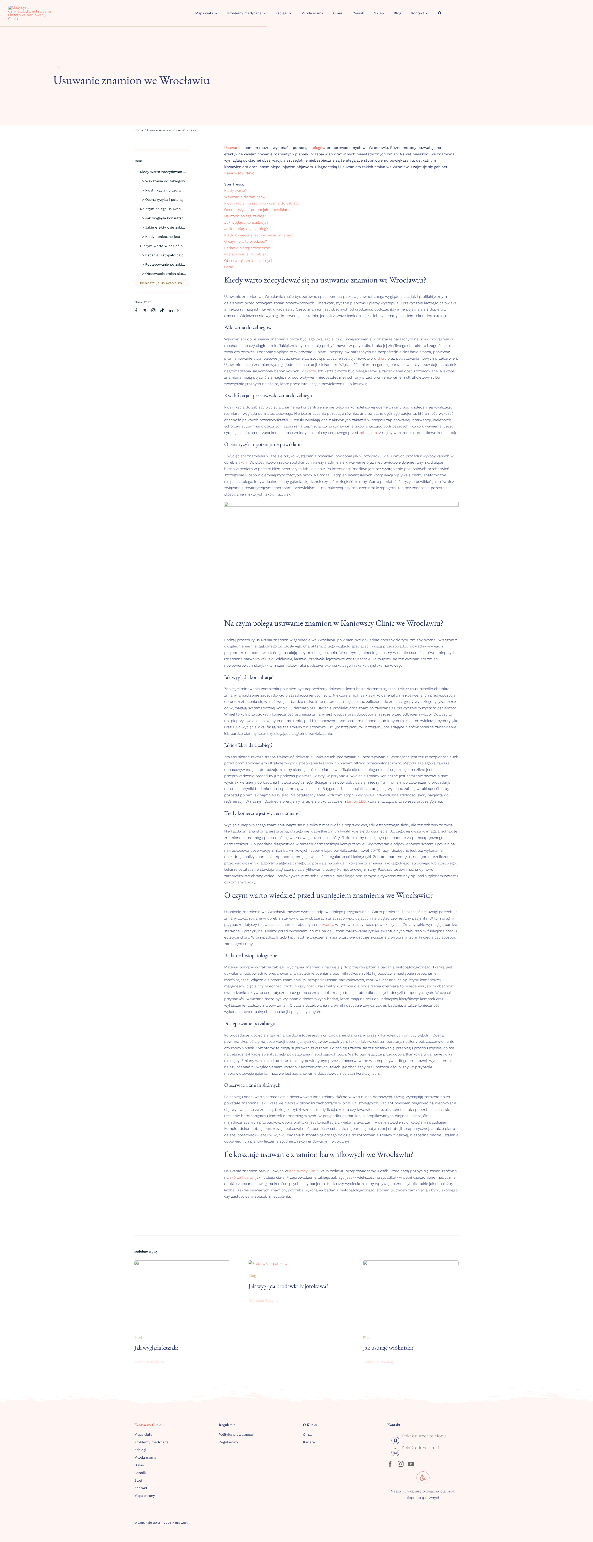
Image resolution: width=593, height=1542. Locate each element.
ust (398, 924)
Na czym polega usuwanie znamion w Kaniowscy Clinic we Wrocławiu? (164, 209)
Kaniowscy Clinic (239, 173)
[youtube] (411, 1464)
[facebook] (136, 310)
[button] (440, 13)
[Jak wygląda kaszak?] (182, 1263)
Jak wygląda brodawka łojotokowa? (288, 1286)
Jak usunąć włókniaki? (388, 1347)
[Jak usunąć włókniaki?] (411, 1263)
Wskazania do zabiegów (165, 181)
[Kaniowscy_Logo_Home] (30, 7)
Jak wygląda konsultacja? (166, 218)
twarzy (327, 924)
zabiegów (317, 147)
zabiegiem (368, 432)
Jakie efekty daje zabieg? (166, 227)
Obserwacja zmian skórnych (167, 274)
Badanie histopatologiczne (167, 255)
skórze (310, 371)
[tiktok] (162, 310)
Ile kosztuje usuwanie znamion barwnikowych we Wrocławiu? (164, 283)
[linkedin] (171, 310)
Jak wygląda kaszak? (156, 1347)
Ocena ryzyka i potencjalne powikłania (167, 200)
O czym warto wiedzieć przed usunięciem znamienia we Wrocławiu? (164, 246)
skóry (381, 358)
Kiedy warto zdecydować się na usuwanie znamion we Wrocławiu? (164, 172)
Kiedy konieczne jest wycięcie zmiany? (167, 237)
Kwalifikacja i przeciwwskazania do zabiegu (167, 190)
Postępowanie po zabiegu (166, 264)
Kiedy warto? (235, 190)
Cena (228, 267)
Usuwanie (154, 130)
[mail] (179, 310)
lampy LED (356, 801)
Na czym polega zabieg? (245, 216)
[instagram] (153, 310)
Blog (56, 66)
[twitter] (145, 310)
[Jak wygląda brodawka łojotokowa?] (269, 1263)
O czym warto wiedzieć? (245, 241)
